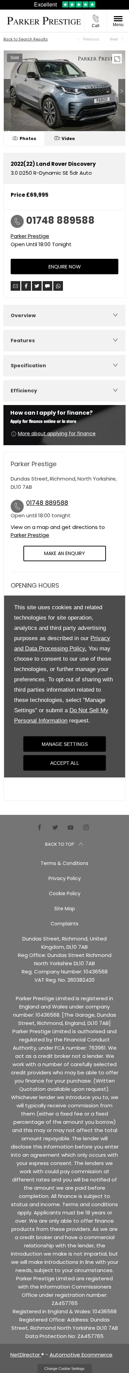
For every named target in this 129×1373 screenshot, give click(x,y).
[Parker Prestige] (44, 21)
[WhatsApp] (58, 286)
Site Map (64, 908)
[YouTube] (70, 827)
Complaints (64, 923)
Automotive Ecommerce (81, 1354)
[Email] (15, 286)
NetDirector (25, 1354)
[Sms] (47, 286)
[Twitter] (55, 827)
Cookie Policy (64, 893)
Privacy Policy (65, 878)
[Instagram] (86, 827)
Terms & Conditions (64, 863)
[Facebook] (39, 827)
